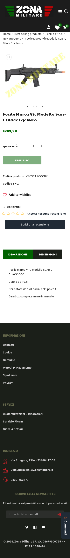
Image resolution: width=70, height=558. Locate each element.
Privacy (8, 382)
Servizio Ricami (13, 421)
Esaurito (22, 160)
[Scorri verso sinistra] (28, 107)
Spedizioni (10, 375)
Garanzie (9, 360)
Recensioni (48, 254)
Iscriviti (59, 514)
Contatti (8, 344)
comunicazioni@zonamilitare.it (32, 469)
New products (12, 38)
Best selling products (28, 33)
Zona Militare (23, 541)
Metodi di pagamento (17, 367)
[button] (60, 12)
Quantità (10, 146)
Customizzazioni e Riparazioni (23, 413)
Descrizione (18, 254)
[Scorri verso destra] (42, 107)
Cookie (7, 352)
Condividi (14, 206)
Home (6, 33)
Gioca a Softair (13, 429)
